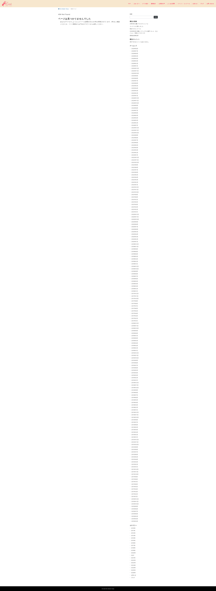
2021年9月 (134, 194)
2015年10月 (135, 358)
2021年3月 (134, 207)
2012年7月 (134, 452)
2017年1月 (134, 320)
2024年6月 (134, 113)
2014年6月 (134, 397)
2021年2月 (134, 209)
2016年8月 (134, 333)
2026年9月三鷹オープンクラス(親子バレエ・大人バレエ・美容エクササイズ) (144, 32)
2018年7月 (134, 276)
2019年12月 (135, 244)
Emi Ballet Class (110, 588)
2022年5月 (134, 175)
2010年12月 (135, 499)
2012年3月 (134, 462)
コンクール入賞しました (136, 26)
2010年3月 (134, 521)
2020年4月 (134, 234)
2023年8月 (134, 137)
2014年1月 (134, 410)
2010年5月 (134, 516)
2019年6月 (134, 254)
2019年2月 (134, 261)
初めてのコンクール (135, 28)
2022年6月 (134, 172)
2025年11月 (135, 71)
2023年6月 (134, 142)
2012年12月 (135, 439)
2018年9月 (134, 271)
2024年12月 (135, 98)
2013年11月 (134, 414)
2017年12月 (134, 293)
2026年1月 (134, 66)
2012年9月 (134, 447)
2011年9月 (134, 476)
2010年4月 (134, 518)
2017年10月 (134, 298)
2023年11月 (135, 130)
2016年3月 (134, 345)
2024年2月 (134, 123)
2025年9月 (134, 75)
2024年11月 (135, 100)
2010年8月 (134, 509)
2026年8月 (134, 48)
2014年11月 (134, 385)
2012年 (133, 533)
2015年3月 (134, 375)
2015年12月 (135, 353)
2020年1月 (134, 241)
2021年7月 (134, 199)
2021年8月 (134, 197)
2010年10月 (135, 504)
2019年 (133, 550)
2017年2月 (134, 318)
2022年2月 (134, 182)
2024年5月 (134, 115)
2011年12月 (134, 469)
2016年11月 (134, 325)
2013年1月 (134, 437)
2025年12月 (135, 68)
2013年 (133, 535)
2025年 (133, 570)
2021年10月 (135, 192)
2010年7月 (134, 511)
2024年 (133, 567)
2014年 (133, 538)
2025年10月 (135, 73)
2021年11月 (134, 189)
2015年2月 (134, 377)
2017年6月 (134, 308)
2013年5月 (134, 427)
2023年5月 (134, 145)
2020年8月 (134, 224)
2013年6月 (134, 424)
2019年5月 (134, 256)
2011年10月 (134, 474)
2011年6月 (134, 484)
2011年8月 (134, 479)
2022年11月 (135, 160)
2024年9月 (134, 105)
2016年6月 (134, 338)
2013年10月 (135, 417)
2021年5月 (134, 202)
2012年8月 (134, 449)
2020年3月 (134, 236)
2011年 (133, 530)
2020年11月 (135, 217)
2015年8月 (134, 363)
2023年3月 (134, 150)
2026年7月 (134, 51)
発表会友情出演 (134, 35)
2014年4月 (134, 402)
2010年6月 (134, 513)
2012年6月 (134, 454)
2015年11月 (134, 355)
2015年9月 (134, 360)
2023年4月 (134, 147)
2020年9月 (134, 222)
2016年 (133, 543)
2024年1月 (134, 125)
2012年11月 (134, 442)
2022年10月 (135, 162)
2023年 (133, 565)
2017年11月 (134, 296)
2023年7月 (134, 140)
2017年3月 (134, 316)
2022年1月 (134, 184)
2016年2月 (134, 348)
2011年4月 (134, 489)
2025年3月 (134, 90)
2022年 (133, 560)
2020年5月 (134, 231)
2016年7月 (134, 335)
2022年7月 (134, 170)
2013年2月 (134, 434)
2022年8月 (134, 167)
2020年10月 (135, 219)
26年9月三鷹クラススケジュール (139, 23)
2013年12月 (135, 412)
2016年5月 (134, 340)
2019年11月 (134, 246)
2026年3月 (134, 61)
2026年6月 (134, 53)
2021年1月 (134, 212)
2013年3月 (134, 432)
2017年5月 (134, 311)
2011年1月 (134, 496)
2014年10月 (135, 387)
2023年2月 (134, 152)
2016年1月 (134, 350)
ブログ (133, 577)
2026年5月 (134, 56)
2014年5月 (134, 400)
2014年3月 (134, 405)
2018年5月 (134, 281)
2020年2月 (134, 239)
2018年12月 (135, 266)
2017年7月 (134, 306)
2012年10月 (135, 444)
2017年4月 (134, 313)
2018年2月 (134, 288)
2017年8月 (134, 303)
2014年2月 (134, 407)
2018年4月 (134, 283)
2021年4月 (134, 204)
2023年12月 (135, 127)
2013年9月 (134, 419)
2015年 (133, 540)
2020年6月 (134, 229)
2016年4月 (134, 343)
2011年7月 (134, 481)
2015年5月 (134, 370)
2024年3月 (134, 120)
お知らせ (133, 575)
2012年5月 (134, 457)
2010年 (133, 528)
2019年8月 (134, 251)
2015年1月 (134, 380)
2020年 (133, 553)
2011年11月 (134, 471)
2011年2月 (134, 494)
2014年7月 (134, 395)
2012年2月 (134, 464)
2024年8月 (134, 108)
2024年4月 (134, 118)
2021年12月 (135, 187)
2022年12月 (135, 157)
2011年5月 (134, 486)
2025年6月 (134, 83)
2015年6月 (134, 367)
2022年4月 (134, 177)
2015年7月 (134, 365)
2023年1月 (134, 155)
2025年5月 (134, 85)
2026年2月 (134, 63)
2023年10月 (135, 132)
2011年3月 (134, 491)
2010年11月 (134, 501)
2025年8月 (134, 78)
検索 (131, 14)
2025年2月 (134, 93)
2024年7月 (134, 110)
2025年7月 (134, 80)
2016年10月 (135, 328)
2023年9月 (134, 135)
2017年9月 (134, 301)
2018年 (133, 548)
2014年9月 (134, 390)
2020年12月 (135, 214)
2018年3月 (134, 286)
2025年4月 (134, 88)
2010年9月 (134, 506)
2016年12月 (135, 323)
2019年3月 (134, 259)
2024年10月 (135, 103)
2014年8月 (134, 392)
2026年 (133, 572)
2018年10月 (135, 269)
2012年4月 (134, 459)
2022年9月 (134, 165)
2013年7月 (134, 422)
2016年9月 (134, 330)
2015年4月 (134, 372)
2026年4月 (134, 58)
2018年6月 (134, 278)
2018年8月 (134, 273)
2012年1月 (134, 466)
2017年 (133, 545)
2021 (132, 555)
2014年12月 (135, 382)
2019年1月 (134, 264)
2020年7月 (134, 226)
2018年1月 (134, 291)
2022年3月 (134, 179)
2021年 (133, 558)
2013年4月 (134, 429)
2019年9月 (134, 249)
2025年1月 (134, 95)
